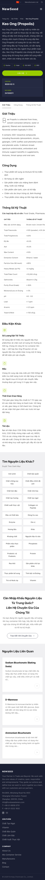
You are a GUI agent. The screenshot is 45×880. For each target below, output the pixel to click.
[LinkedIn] (3, 813)
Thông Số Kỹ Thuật (33, 105)
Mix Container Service (11, 855)
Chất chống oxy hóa (12, 482)
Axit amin (12, 474)
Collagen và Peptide (33, 506)
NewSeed (10, 9)
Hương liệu (12, 529)
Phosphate (33, 544)
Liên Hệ (20, 73)
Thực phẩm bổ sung (12, 573)
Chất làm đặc (12, 491)
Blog (4, 863)
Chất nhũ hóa (33, 491)
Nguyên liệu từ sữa (32, 536)
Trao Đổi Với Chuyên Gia (21, 636)
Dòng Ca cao (33, 515)
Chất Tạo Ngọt (8, 823)
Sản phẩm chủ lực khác (33, 564)
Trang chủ (5, 19)
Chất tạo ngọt (33, 498)
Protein (33, 553)
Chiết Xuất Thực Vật (11, 839)
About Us (6, 851)
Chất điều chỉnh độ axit (32, 482)
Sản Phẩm (14, 19)
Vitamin (33, 580)
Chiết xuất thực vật (12, 505)
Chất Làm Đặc (8, 835)
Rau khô (12, 563)
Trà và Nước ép (12, 580)
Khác (21, 19)
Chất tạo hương (12, 498)
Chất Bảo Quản (9, 831)
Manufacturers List (31, 2)
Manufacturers (8, 859)
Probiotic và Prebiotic (12, 554)
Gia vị (33, 522)
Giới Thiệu (6, 105)
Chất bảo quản (33, 474)
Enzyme (12, 522)
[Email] (7, 813)
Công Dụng (18, 105)
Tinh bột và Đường (33, 573)
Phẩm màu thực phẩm (12, 545)
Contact (5, 867)
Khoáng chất (12, 536)
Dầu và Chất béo (12, 515)
